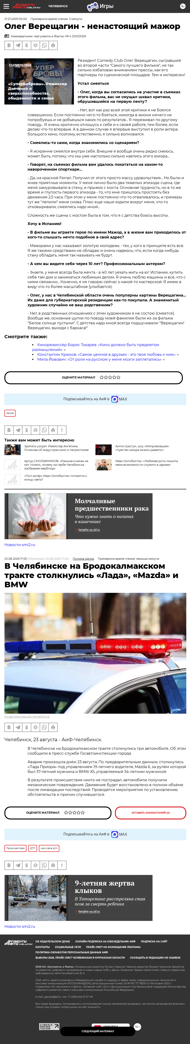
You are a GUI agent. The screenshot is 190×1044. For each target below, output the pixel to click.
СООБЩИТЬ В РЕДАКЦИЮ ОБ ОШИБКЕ (155, 957)
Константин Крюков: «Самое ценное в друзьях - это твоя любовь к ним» (106, 354)
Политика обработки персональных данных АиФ (71, 952)
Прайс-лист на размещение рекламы (113, 947)
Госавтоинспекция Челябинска (27, 716)
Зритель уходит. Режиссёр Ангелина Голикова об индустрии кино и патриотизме (56, 448)
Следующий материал (98, 1031)
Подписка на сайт (154, 941)
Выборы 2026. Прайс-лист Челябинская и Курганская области (80, 957)
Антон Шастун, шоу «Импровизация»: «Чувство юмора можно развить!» (142, 448)
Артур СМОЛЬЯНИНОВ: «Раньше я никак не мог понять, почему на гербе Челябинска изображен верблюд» (56, 464)
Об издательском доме (52, 941)
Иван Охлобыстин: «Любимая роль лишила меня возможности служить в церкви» (146, 462)
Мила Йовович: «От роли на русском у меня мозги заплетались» (99, 359)
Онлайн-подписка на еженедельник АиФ (105, 941)
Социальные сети (68, 947)
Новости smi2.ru (19, 545)
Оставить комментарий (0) (151, 812)
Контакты (42, 947)
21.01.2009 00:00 (15, 19)
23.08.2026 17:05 (15, 558)
